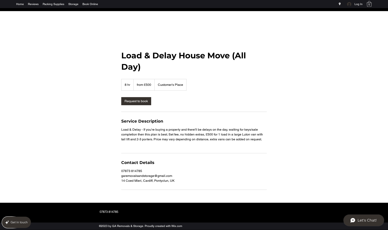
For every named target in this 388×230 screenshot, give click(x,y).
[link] (136, 101)
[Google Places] (340, 4)
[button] (369, 4)
